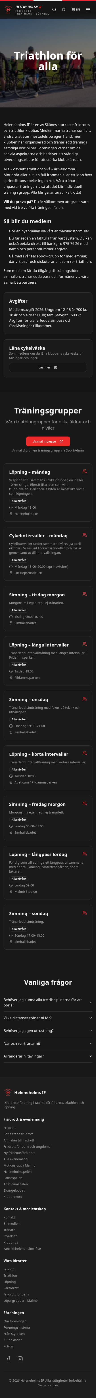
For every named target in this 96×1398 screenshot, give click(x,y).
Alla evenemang (16, 1159)
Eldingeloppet (14, 1190)
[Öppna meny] (87, 9)
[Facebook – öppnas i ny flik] (8, 1359)
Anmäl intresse (44, 441)
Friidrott (10, 1128)
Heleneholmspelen (18, 1171)
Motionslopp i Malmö (19, 1165)
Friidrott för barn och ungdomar (28, 1146)
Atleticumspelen (16, 1184)
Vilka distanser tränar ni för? (28, 1017)
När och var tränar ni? (22, 1043)
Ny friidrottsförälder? (19, 1153)
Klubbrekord (13, 1197)
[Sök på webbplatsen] (54, 10)
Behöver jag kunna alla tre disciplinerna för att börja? (43, 1002)
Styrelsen (10, 1236)
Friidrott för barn (16, 1294)
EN (78, 9)
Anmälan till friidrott (19, 1140)
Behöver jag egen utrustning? (29, 1030)
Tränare (9, 1230)
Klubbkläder (13, 1340)
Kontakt (9, 1217)
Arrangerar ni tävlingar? (24, 1056)
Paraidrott (11, 1288)
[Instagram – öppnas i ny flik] (20, 1359)
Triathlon (10, 1275)
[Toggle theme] (63, 9)
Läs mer (44, 367)
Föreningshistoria (17, 1327)
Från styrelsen (14, 1334)
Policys (9, 1346)
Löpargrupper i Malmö (21, 1300)
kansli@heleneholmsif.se (22, 1248)
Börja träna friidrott (18, 1134)
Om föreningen (15, 1321)
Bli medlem (12, 1223)
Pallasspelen (13, 1178)
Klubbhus (11, 1242)
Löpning (10, 1282)
